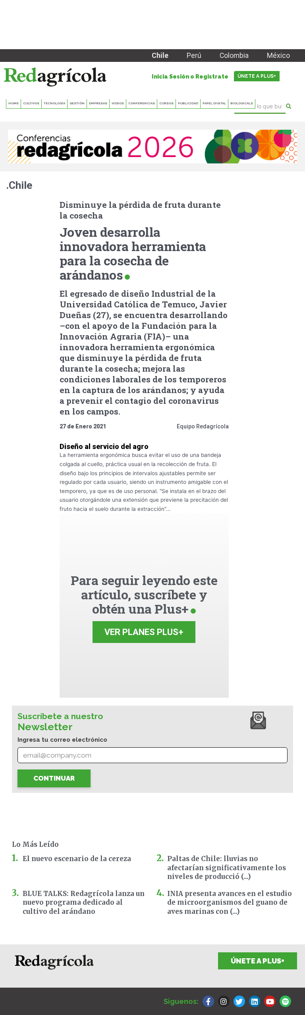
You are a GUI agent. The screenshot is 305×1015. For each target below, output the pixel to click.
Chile (160, 55)
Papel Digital (214, 103)
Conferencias (141, 103)
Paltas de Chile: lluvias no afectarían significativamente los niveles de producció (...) (226, 867)
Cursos (166, 103)
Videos (118, 103)
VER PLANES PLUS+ (143, 632)
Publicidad (188, 103)
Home (13, 103)
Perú (194, 55)
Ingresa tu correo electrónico (62, 739)
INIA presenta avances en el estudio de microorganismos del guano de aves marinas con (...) (229, 902)
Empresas (98, 103)
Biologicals (241, 103)
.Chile (19, 185)
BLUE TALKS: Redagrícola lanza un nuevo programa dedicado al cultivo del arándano (84, 902)
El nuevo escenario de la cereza (77, 858)
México (278, 55)
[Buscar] (288, 106)
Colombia (234, 55)
